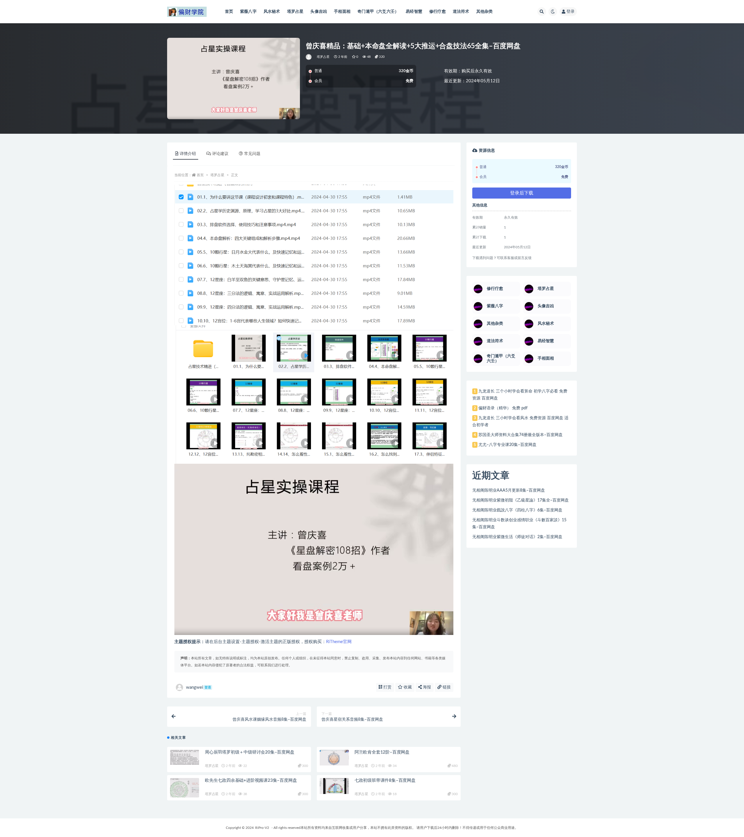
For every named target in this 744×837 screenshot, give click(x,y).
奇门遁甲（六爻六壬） (378, 12)
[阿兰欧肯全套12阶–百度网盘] (334, 757)
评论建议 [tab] (220, 154)
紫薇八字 (248, 12)
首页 (229, 12)
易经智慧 (414, 12)
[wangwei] (309, 57)
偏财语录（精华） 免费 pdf (502, 408)
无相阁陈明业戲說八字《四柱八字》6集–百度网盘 (517, 510)
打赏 (386, 687)
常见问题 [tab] (252, 154)
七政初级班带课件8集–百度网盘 (385, 780)
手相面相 (342, 12)
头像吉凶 (318, 12)
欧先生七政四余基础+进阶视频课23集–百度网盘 (251, 780)
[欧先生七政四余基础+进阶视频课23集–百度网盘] (184, 788)
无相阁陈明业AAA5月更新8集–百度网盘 (508, 490)
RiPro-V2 (262, 827)
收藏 (407, 687)
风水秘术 (272, 12)
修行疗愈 (437, 12)
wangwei (198, 687)
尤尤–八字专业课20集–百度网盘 (507, 445)
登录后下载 (521, 193)
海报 (426, 687)
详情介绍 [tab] (188, 154)
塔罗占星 (295, 12)
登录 (570, 12)
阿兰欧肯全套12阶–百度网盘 (382, 752)
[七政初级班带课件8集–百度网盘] (334, 786)
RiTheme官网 (339, 642)
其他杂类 (484, 12)
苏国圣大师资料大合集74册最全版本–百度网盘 (520, 435)
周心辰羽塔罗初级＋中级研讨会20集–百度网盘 (249, 752)
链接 (446, 687)
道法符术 (461, 12)
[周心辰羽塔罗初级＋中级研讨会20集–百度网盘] (184, 757)
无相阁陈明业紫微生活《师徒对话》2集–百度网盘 (517, 537)
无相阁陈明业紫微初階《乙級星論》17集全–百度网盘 (520, 500)
